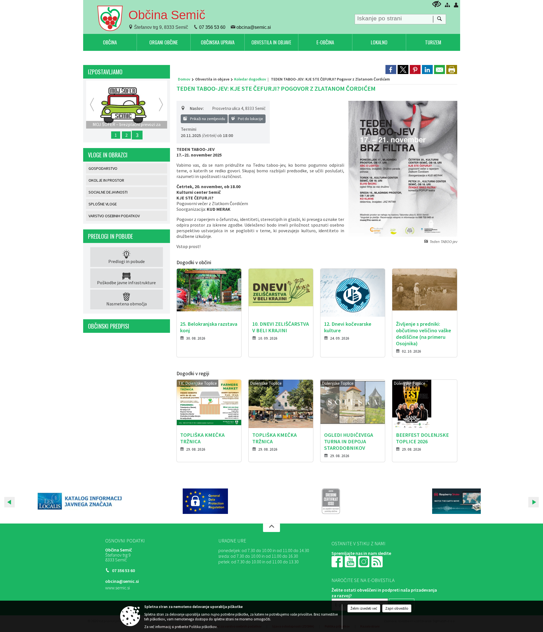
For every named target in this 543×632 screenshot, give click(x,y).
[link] (391, 69)
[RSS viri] (377, 561)
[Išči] (439, 19)
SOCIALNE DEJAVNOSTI (108, 192)
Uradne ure (232, 541)
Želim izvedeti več (363, 608)
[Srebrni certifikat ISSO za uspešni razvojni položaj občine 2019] (331, 501)
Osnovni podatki (125, 541)
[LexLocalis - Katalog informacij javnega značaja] (80, 501)
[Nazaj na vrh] (271, 528)
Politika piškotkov (203, 626)
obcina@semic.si (253, 27)
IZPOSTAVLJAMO (105, 72)
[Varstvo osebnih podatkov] (205, 501)
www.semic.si (117, 587)
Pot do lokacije (250, 118)
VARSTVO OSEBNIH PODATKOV (114, 215)
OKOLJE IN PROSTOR (106, 180)
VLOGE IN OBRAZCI (108, 155)
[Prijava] (456, 4)
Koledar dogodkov (250, 79)
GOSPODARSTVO (103, 168)
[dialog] (451, 69)
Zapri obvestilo (396, 608)
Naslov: (197, 108)
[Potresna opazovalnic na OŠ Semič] (456, 501)
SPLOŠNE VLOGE (103, 204)
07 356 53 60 (212, 27)
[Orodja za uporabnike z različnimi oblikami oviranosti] (436, 4)
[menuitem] (110, 42)
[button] (9, 502)
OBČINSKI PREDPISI (108, 326)
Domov (184, 79)
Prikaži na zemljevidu (207, 118)
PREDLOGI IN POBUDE (110, 236)
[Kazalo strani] (447, 4)
